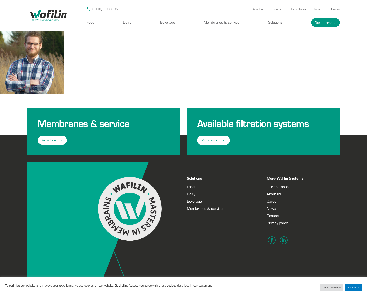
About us (258, 9)
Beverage (167, 22)
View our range (213, 140)
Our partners (298, 9)
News (317, 9)
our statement (202, 285)
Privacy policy (277, 223)
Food (90, 22)
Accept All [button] (353, 287)
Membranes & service (221, 22)
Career (277, 9)
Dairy (127, 22)
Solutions (275, 22)
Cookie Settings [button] (332, 287)
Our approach (325, 22)
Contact (335, 9)
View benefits (52, 140)
